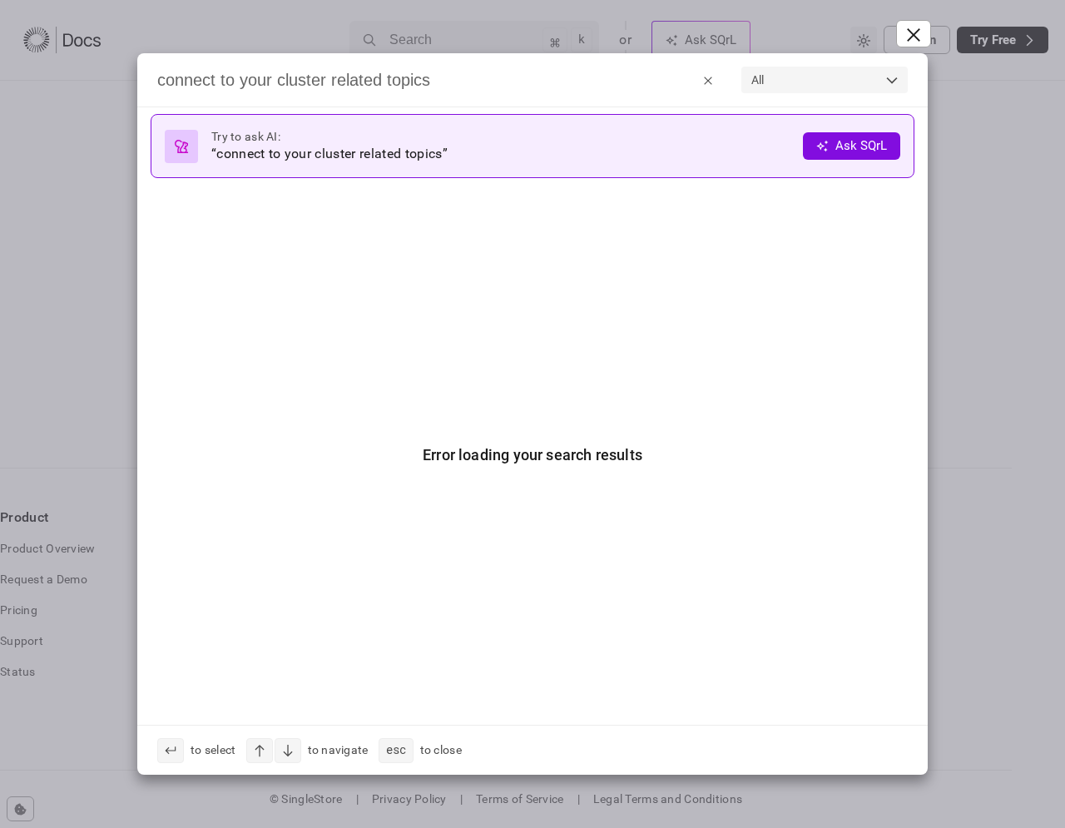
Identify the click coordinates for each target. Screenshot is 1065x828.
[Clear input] (708, 80)
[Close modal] (913, 33)
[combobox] (824, 80)
